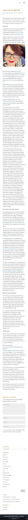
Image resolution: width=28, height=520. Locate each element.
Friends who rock (7, 466)
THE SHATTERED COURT (14, 235)
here (17, 96)
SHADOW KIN (11, 222)
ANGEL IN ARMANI (17, 271)
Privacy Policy (7, 516)
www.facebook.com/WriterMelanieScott (13, 350)
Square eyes (6, 477)
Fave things (5, 461)
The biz (4, 482)
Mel (5, 13)
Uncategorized (6, 484)
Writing (4, 486)
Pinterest (5, 509)
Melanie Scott (19, 34)
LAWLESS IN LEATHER (15, 272)
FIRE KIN (9, 224)
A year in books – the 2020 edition (11, 499)
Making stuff (6, 473)
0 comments (19, 13)
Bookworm (5, 457)
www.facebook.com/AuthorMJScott (12, 347)
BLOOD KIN (18, 222)
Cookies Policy (14, 516)
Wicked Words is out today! (9, 497)
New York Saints (16, 84)
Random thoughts (7, 475)
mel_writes (19, 355)
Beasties (5, 454)
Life (15, 13)
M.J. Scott (18, 32)
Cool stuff (5, 459)
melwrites (7, 370)
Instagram (5, 507)
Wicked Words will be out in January (11, 501)
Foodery (5, 464)
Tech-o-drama (6, 479)
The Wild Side (10, 80)
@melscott (11, 337)
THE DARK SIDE (12, 249)
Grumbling (5, 468)
